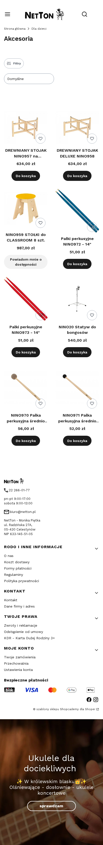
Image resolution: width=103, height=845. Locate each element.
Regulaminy (13, 575)
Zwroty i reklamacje (20, 625)
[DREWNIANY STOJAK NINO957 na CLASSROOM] (26, 128)
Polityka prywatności (21, 581)
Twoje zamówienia (20, 657)
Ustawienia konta (18, 670)
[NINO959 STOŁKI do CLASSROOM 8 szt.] (26, 209)
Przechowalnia (16, 663)
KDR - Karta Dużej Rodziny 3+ (29, 638)
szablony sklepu (47, 709)
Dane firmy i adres (19, 606)
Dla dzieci (39, 28)
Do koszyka (26, 176)
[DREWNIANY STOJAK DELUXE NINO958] (77, 128)
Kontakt (10, 600)
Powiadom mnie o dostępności (26, 261)
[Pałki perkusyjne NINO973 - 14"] (26, 299)
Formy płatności (18, 568)
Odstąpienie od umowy (23, 632)
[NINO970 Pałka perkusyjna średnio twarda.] (26, 388)
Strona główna (15, 28)
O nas (9, 556)
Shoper (90, 709)
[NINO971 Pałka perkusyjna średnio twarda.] (77, 388)
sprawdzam (51, 805)
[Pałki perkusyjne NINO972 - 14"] (77, 211)
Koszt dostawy (17, 562)
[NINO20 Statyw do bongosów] (77, 299)
